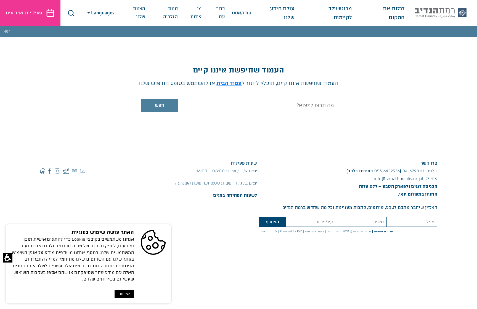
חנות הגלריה (170, 12)
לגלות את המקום (393, 13)
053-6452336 (387, 170)
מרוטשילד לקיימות (340, 13)
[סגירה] (71, 13)
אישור (124, 293)
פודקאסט (241, 12)
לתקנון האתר (268, 231)
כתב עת (220, 12)
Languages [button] (103, 12)
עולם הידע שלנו (282, 13)
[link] (235, 195)
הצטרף (272, 221)
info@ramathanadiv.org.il (398, 178)
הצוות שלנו (139, 12)
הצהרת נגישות (383, 231)
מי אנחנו (196, 12)
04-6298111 (413, 170)
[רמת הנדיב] (441, 13)
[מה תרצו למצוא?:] (257, 105)
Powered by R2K (291, 231)
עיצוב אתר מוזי (314, 231)
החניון (431, 194)
